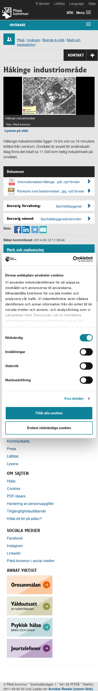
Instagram (15, 545)
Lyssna (12, 463)
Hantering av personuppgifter (30, 503)
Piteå (20, 40)
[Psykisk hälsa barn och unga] (29, 626)
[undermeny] (88, 24)
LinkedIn (14, 553)
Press (11, 448)
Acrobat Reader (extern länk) (70, 688)
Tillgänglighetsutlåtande (26, 511)
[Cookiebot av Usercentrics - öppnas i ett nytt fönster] (73, 259)
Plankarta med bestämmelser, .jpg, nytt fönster (50, 191)
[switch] (86, 352)
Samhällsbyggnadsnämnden (61, 219)
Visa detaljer (74, 398)
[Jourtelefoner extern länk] (29, 647)
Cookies (13, 488)
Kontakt (76, 55)
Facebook (15, 538)
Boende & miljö (53, 40)
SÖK (70, 12)
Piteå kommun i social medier (30, 560)
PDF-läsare (16, 496)
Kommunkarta (18, 441)
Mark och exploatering (25, 250)
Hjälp (11, 481)
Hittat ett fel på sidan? (24, 518)
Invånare (17, 25)
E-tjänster (43, 3)
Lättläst (59, 3)
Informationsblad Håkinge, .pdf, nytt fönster (49, 181)
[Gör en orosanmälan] (29, 584)
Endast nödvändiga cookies (49, 428)
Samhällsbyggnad (69, 206)
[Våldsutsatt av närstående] (29, 605)
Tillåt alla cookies (49, 413)
